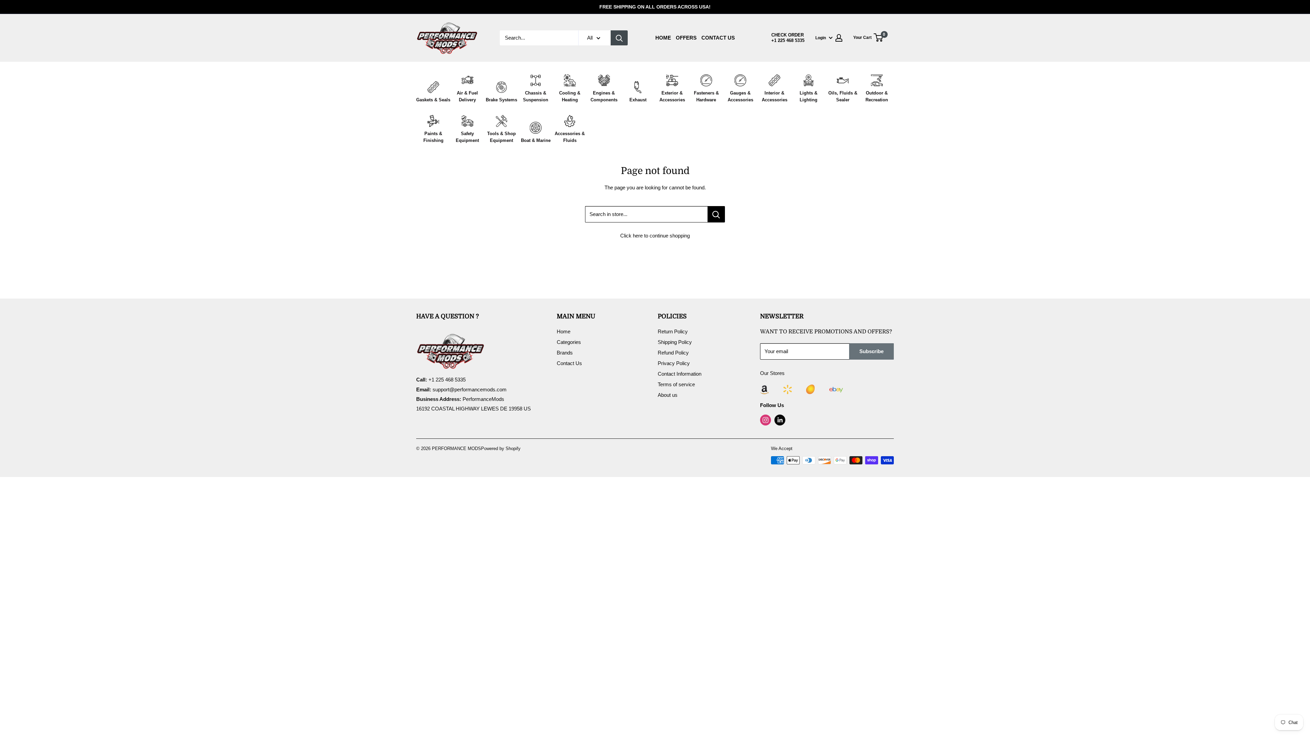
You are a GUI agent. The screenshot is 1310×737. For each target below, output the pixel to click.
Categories (569, 342)
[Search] (619, 37)
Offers (686, 38)
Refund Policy (673, 353)
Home (663, 38)
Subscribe (871, 351)
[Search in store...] (716, 214)
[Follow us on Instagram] (765, 420)
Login (820, 37)
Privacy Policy (674, 363)
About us (668, 395)
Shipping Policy (675, 342)
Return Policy (673, 331)
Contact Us (718, 38)
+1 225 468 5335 (787, 40)
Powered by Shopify (501, 448)
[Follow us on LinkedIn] (779, 420)
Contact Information (679, 374)
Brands (565, 353)
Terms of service (676, 384)
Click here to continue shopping (655, 236)
